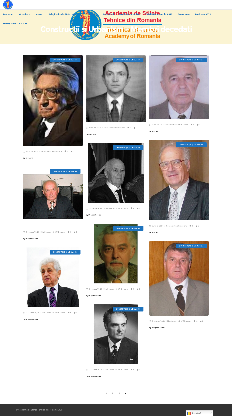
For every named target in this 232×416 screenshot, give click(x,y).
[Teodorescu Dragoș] (116, 88)
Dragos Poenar (93, 215)
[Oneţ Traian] (53, 196)
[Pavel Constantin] (179, 278)
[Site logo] (10, 4)
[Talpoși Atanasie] (179, 87)
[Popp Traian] (116, 253)
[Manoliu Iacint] (179, 180)
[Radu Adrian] (116, 334)
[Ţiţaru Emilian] (53, 100)
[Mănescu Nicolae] (53, 277)
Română (196, 413)
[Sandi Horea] (116, 173)
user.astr (28, 158)
